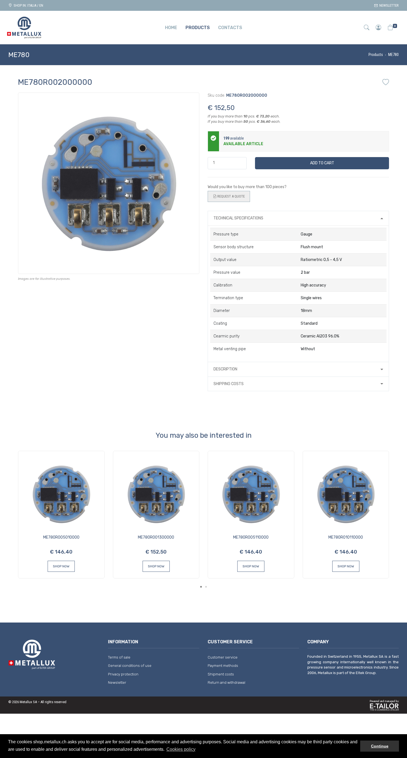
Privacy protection (123, 674)
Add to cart (322, 163)
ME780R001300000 (156, 537)
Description (225, 369)
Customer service (223, 657)
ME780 (393, 54)
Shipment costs (221, 674)
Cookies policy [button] (180, 749)
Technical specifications (238, 218)
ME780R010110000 (345, 537)
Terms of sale (119, 657)
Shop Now (61, 566)
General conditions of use (129, 666)
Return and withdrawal (226, 682)
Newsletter (388, 5)
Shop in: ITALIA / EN (27, 5)
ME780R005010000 (61, 537)
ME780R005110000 (251, 537)
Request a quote (231, 196)
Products (376, 54)
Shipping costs (228, 383)
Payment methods (223, 666)
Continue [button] (379, 746)
